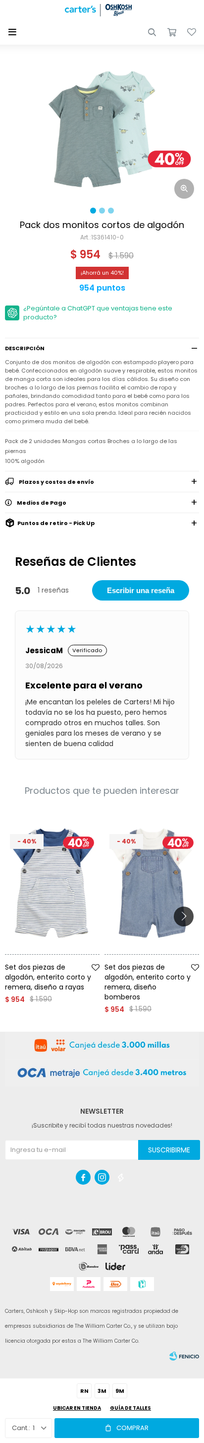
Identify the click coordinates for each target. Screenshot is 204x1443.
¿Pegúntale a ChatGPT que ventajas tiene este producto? (97, 312)
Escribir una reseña (140, 590)
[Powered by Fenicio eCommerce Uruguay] (184, 1356)
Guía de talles (130, 1408)
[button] (152, 32)
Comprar (132, 1428)
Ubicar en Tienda (77, 1408)
